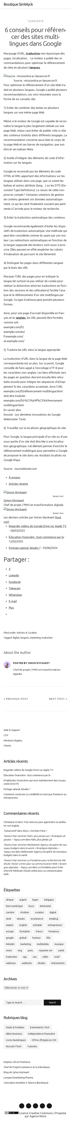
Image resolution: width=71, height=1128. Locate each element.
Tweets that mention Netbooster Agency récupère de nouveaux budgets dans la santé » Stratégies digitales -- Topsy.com (35, 848)
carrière (10, 912)
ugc (25, 956)
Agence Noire (38, 1116)
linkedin (10, 944)
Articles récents (18, 483)
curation (39, 912)
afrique (10, 899)
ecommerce (37, 918)
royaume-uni (45, 950)
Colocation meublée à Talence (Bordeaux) (26, 1082)
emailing (53, 918)
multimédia (43, 944)
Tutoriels (32, 1046)
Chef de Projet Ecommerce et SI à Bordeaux (27, 1067)
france (39, 931)
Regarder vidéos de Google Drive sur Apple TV (38, 526)
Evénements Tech (39, 1027)
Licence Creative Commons (36, 1113)
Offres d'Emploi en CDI (44, 1040)
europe (10, 931)
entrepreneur (55, 925)
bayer (35, 899)
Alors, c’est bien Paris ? (35, 830)
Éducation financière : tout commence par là (36, 537)
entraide (37, 925)
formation (25, 931)
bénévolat (45, 906)
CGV (6, 735)
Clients (7, 745)
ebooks (21, 918)
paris (30, 950)
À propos (14, 477)
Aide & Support (12, 730)
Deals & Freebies (15, 1027)
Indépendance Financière (41, 1033)
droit (8, 918)
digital (16, 637)
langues (34, 67)
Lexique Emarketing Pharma (18, 1077)
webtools (27, 963)
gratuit (23, 937)
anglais (21, 317)
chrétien (24, 912)
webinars (11, 963)
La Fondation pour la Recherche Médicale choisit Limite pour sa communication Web (34, 871)
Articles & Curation (27, 632)
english (23, 925)
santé (61, 950)
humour (36, 937)
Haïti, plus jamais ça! (41, 839)
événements (58, 963)
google (10, 937)
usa (35, 956)
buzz (31, 906)
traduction (33, 53)
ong (20, 950)
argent (23, 899)
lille (48, 937)
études (41, 963)
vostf (57, 956)
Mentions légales (13, 740)
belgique (49, 899)
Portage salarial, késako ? (24, 547)
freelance (54, 931)
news (9, 950)
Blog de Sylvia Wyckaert (16, 1072)
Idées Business (14, 1033)
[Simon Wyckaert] (15, 492)
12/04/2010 (35, 21)
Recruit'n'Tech (13, 1046)
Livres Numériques (16, 1040)
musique (59, 944)
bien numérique (14, 906)
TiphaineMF (10, 830)
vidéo (45, 956)
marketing (35, 637)
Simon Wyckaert (14, 500)
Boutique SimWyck (18, 4)
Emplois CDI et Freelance (17, 1062)
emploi (9, 925)
